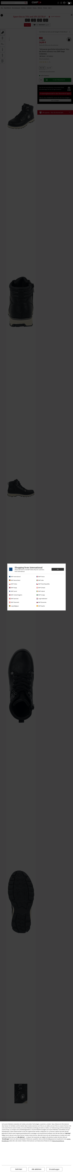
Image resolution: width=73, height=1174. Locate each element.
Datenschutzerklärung (58, 1141)
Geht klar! (18, 1169)
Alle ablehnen (36, 1169)
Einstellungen (54, 1169)
